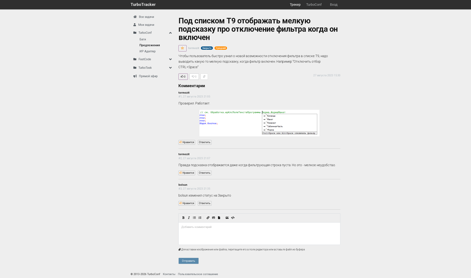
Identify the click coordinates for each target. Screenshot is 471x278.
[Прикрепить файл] (219, 218)
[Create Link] (208, 218)
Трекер (295, 4)
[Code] (233, 218)
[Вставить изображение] (213, 218)
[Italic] (189, 218)
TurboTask (145, 67)
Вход (334, 4)
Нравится (188, 142)
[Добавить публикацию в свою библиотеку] (182, 48)
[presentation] (259, 227)
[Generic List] (194, 218)
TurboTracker (143, 4)
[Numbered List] (200, 218)
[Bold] (183, 218)
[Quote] (227, 218)
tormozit (193, 48)
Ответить (204, 142)
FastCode (144, 59)
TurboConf (314, 4)
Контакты (169, 274)
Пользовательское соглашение (198, 274)
